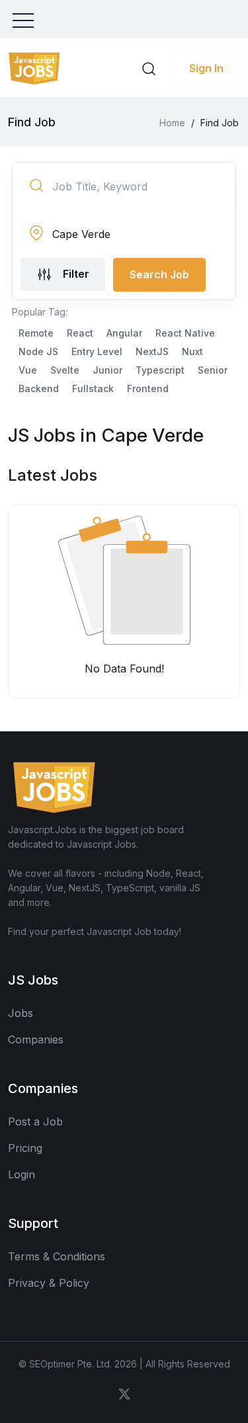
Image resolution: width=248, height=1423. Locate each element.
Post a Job (35, 1121)
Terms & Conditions (56, 1256)
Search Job (159, 274)
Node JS (38, 351)
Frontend (148, 388)
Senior (212, 370)
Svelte (64, 370)
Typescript (160, 370)
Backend (39, 388)
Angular (124, 333)
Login (21, 1174)
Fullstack (93, 388)
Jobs (20, 1013)
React (80, 333)
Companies (35, 1039)
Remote (36, 333)
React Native (185, 333)
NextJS (152, 351)
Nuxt (192, 351)
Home (172, 122)
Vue (28, 370)
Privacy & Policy (48, 1282)
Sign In (206, 68)
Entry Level (96, 351)
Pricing (25, 1148)
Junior (107, 370)
